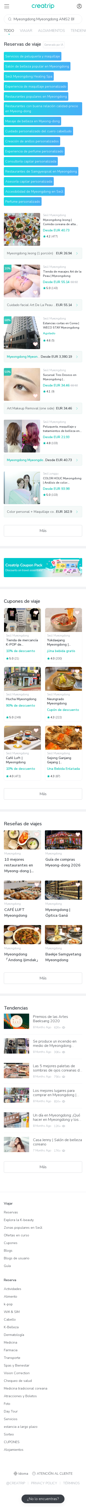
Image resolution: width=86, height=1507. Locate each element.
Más (43, 530)
